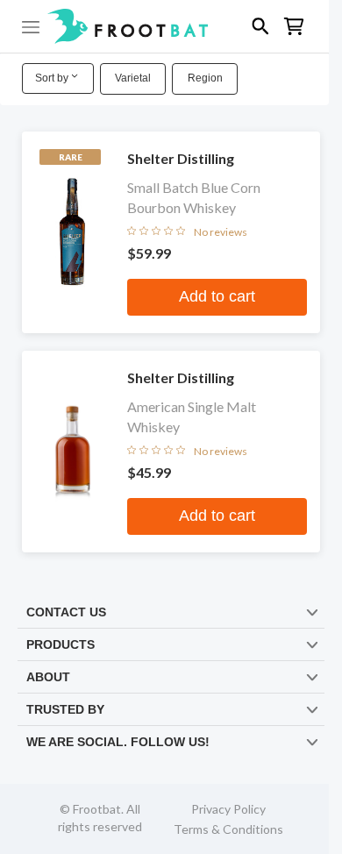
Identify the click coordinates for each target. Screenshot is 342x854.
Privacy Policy (228, 808)
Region (205, 78)
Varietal (133, 78)
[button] (164, 26)
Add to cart (217, 296)
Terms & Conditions (228, 829)
